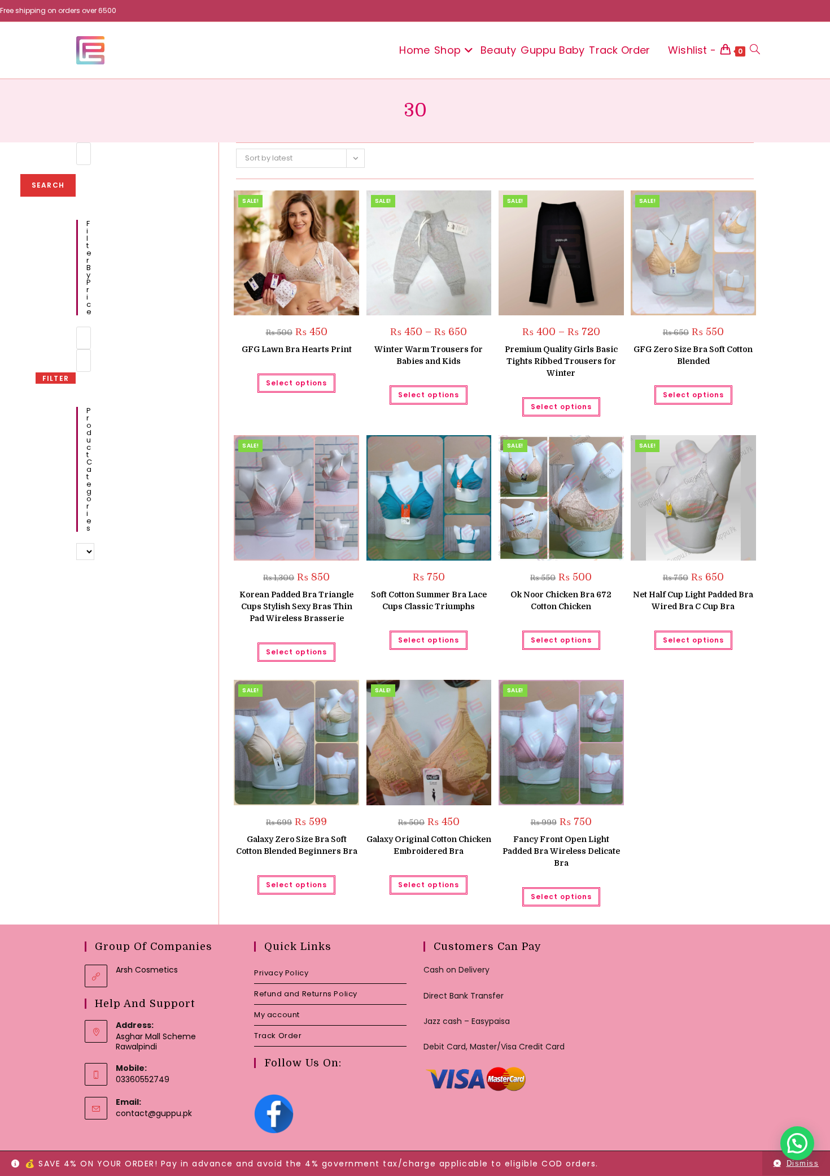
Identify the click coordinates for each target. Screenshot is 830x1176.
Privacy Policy (281, 972)
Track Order (278, 1035)
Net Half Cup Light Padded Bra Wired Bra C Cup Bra (693, 600)
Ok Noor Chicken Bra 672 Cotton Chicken (560, 600)
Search (48, 185)
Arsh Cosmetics (147, 969)
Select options (296, 383)
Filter (55, 378)
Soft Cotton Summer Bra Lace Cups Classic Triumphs (429, 600)
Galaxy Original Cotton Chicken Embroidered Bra (428, 845)
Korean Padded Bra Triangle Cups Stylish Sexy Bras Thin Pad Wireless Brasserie (296, 606)
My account (277, 1014)
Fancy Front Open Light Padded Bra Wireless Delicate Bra (561, 851)
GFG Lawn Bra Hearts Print (297, 349)
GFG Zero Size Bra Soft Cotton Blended (693, 355)
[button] (322, 203)
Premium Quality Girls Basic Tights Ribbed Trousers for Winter (561, 361)
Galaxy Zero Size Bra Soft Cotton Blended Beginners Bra (296, 845)
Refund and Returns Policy (305, 993)
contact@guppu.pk (154, 1113)
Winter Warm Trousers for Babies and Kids (428, 355)
